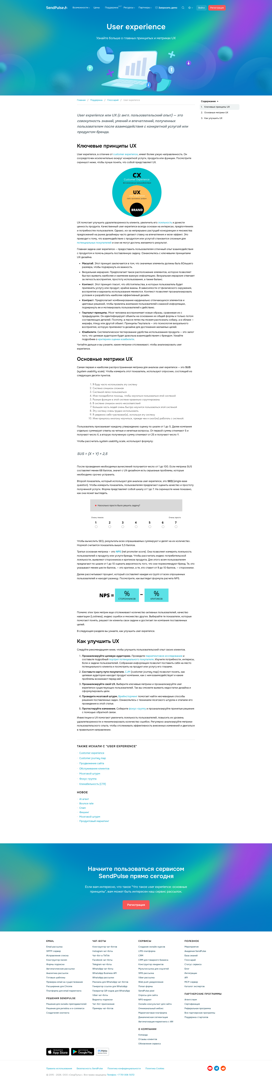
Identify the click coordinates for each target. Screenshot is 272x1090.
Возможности (80, 7)
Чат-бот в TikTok (101, 955)
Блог (186, 968)
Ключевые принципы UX (217, 106)
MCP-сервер (191, 982)
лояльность (165, 222)
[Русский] (190, 7)
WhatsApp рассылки (103, 977)
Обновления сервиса (149, 1043)
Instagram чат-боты (102, 951)
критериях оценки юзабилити (116, 339)
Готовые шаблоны (55, 977)
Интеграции (190, 973)
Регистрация (217, 7)
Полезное (191, 941)
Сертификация (192, 1004)
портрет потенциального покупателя (131, 659)
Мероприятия (191, 946)
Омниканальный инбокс (151, 1008)
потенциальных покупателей (94, 242)
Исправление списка (57, 955)
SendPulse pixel (146, 990)
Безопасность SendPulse (90, 1068)
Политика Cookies (154, 1068)
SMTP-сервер (53, 951)
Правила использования (59, 1068)
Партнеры (144, 7)
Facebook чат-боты (102, 959)
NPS (119, 551)
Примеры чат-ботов (102, 1008)
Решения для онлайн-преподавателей (66, 1004)
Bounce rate (86, 803)
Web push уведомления (150, 982)
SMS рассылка (146, 973)
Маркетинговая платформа (152, 1012)
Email (50, 941)
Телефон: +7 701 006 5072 (120, 1074)
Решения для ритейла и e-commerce (65, 1008)
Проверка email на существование (64, 982)
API (186, 977)
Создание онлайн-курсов (151, 946)
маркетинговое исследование (164, 656)
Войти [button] (201, 7)
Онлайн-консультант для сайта (155, 1004)
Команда (143, 1034)
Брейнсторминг (127, 696)
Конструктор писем (56, 959)
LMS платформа (146, 951)
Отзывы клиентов (147, 1039)
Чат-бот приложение (103, 1004)
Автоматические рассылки (60, 968)
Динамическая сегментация (153, 1017)
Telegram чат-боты (102, 964)
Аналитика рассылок (57, 973)
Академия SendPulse (195, 951)
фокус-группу (137, 708)
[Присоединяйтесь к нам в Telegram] (216, 1068)
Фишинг (84, 812)
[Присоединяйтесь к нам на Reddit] (223, 1068)
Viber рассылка (146, 977)
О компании (147, 1029)
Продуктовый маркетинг (94, 821)
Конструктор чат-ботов (104, 946)
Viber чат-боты (100, 995)
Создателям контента (57, 1012)
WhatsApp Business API (104, 973)
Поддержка (111, 7)
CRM (140, 955)
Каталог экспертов (194, 986)
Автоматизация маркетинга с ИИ (155, 1021)
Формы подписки (55, 964)
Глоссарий (190, 959)
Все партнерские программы (199, 1012)
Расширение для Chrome (59, 986)
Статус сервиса (192, 964)
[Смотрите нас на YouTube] (209, 1068)
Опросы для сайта (148, 995)
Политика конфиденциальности (124, 1068)
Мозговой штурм (89, 816)
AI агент (84, 799)
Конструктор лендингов (151, 964)
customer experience (125, 154)
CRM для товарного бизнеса (153, 959)
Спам (82, 808)
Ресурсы (128, 7)
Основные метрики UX (216, 112)
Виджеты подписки (102, 999)
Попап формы (145, 986)
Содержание (208, 101)
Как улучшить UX (213, 118)
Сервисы (144, 941)
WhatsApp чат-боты (102, 968)
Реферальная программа (197, 1008)
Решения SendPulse (61, 998)
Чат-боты (99, 941)
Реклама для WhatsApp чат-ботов (110, 982)
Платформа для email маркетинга (63, 990)
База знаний (191, 955)
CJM (128, 671)
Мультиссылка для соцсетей (153, 968)
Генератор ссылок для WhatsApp (109, 986)
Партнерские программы (203, 993)
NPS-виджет (145, 999)
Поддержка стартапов (196, 1017)
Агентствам (190, 999)
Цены (97, 7)
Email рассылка (54, 946)
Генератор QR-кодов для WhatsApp (111, 990)
